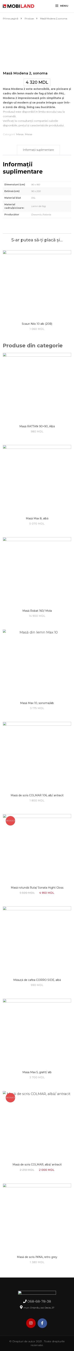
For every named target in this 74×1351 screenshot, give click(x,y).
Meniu (64, 5)
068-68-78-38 (39, 1301)
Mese (20, 134)
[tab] (38, 150)
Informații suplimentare (38, 150)
